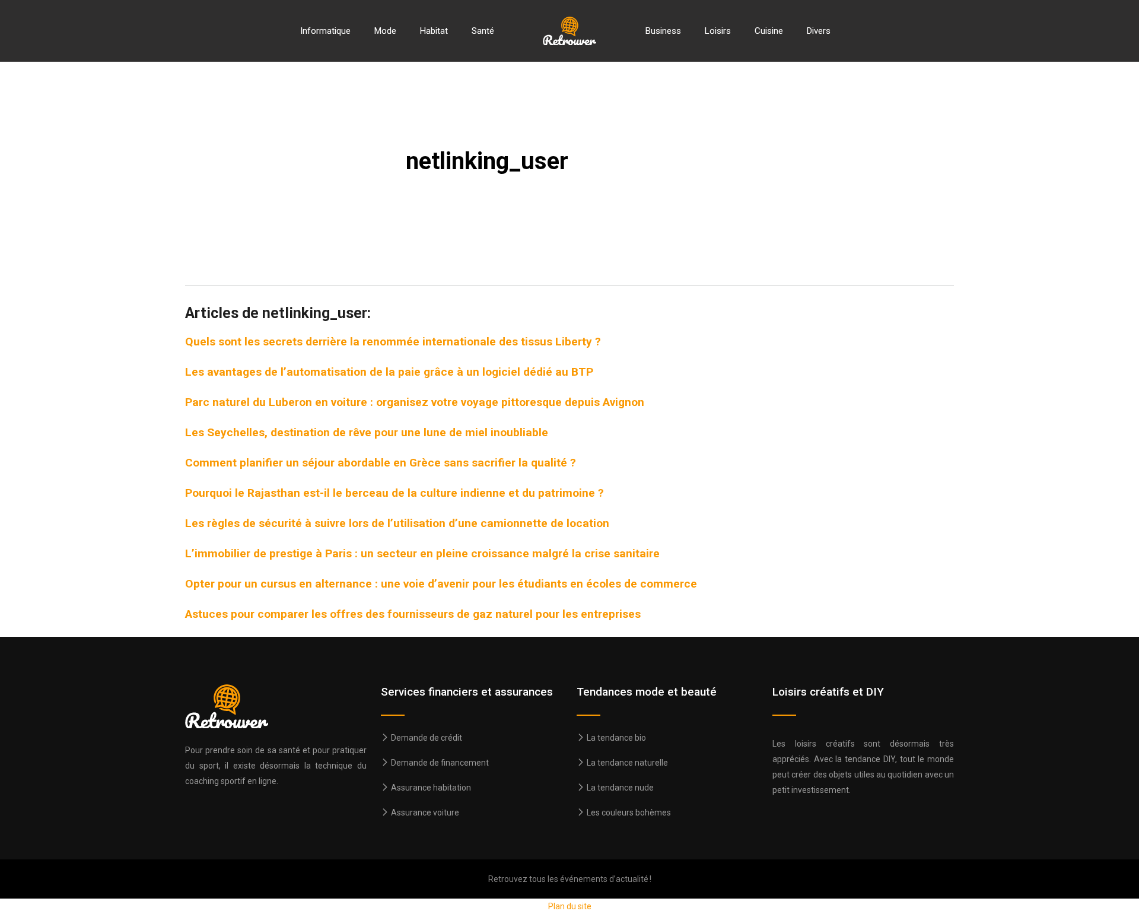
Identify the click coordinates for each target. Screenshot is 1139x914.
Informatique (325, 31)
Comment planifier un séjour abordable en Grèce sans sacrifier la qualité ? (380, 462)
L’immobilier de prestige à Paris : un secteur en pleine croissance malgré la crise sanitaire (422, 553)
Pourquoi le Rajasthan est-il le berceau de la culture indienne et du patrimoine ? (394, 493)
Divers (819, 31)
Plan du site (569, 906)
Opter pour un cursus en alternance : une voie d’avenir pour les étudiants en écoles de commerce (441, 584)
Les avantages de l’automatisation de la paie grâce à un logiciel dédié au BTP (389, 372)
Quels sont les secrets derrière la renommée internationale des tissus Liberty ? (393, 341)
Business (663, 31)
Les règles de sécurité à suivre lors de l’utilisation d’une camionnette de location (397, 523)
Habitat (434, 31)
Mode (385, 31)
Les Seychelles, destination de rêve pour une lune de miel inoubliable (366, 432)
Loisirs (718, 31)
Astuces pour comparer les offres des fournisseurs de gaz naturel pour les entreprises (413, 614)
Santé (483, 31)
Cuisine (769, 31)
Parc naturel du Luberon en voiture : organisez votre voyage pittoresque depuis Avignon (414, 402)
